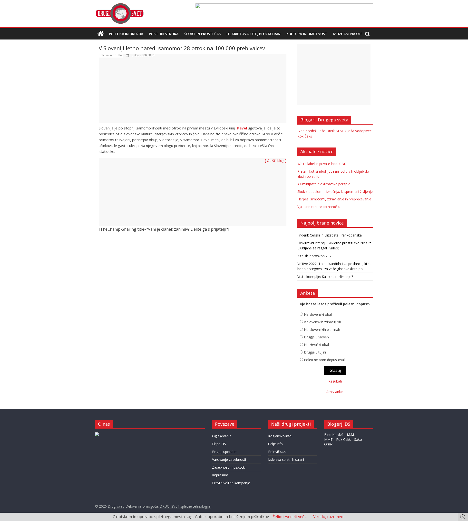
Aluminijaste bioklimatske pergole (323, 184)
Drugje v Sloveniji (317, 337)
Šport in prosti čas (202, 33)
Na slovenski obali (318, 314)
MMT (328, 439)
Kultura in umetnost (306, 33)
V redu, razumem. (329, 516)
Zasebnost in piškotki (228, 467)
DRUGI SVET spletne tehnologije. (185, 506)
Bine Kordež (307, 130)
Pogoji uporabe (224, 451)
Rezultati (335, 381)
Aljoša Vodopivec (357, 130)
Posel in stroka (163, 33)
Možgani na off (347, 33)
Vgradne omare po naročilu (318, 206)
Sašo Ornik (326, 130)
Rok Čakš (304, 136)
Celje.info (275, 444)
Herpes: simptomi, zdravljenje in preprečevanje (334, 199)
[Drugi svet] (119, 5)
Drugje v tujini (315, 352)
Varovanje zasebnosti (229, 459)
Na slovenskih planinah (322, 329)
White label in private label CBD (322, 163)
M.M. (339, 130)
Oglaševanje (222, 436)
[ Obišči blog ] (275, 160)
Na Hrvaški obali (317, 344)
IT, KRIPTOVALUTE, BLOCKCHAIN (253, 33)
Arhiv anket (335, 391)
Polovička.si (277, 451)
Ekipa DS (219, 444)
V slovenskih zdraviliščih (322, 322)
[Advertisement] (192, 92)
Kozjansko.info (280, 436)
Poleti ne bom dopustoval (324, 359)
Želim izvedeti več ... (290, 516)
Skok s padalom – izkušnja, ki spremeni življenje (335, 191)
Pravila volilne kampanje (231, 483)
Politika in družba (126, 33)
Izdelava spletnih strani (286, 459)
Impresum (220, 475)
